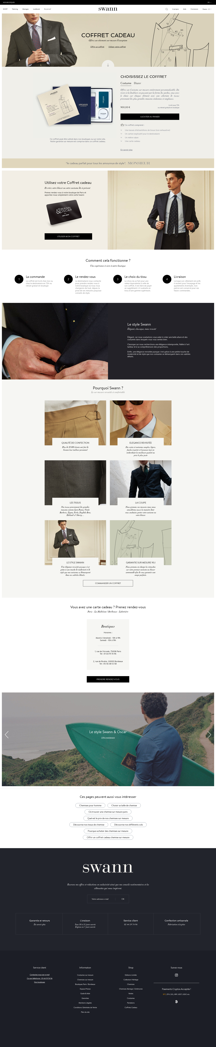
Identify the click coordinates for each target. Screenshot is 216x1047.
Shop (5, 9)
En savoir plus (126, 150)
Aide (184, 9)
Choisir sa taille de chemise (124, 805)
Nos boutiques (39, 982)
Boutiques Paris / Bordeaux (85, 984)
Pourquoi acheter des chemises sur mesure (108, 830)
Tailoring (15, 9)
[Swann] (108, 9)
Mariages (25, 9)
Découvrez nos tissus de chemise (88, 824)
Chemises (130, 984)
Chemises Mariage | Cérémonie (130, 989)
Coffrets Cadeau (131, 1007)
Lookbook (36, 9)
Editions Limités (131, 975)
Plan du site (85, 1012)
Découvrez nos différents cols (128, 824)
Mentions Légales (85, 1003)
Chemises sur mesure (85, 980)
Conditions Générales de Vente (85, 1007)
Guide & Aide (85, 993)
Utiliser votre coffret (117, 47)
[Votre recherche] (167, 9)
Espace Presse (85, 989)
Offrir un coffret (97, 47)
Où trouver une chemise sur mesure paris (108, 811)
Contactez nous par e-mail (40, 975)
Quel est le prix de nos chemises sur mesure (108, 818)
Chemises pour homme (90, 805)
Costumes (131, 998)
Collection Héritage (131, 980)
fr (209, 2)
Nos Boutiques (9, 2)
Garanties (85, 998)
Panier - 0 (206, 9)
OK (123, 899)
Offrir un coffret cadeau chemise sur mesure (108, 837)
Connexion (194, 9)
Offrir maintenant (108, 738)
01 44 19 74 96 (130, 924)
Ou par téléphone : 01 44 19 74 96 (39, 978)
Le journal (47, 9)
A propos (175, 9)
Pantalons (131, 1003)
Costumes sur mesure (85, 975)
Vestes (130, 993)
